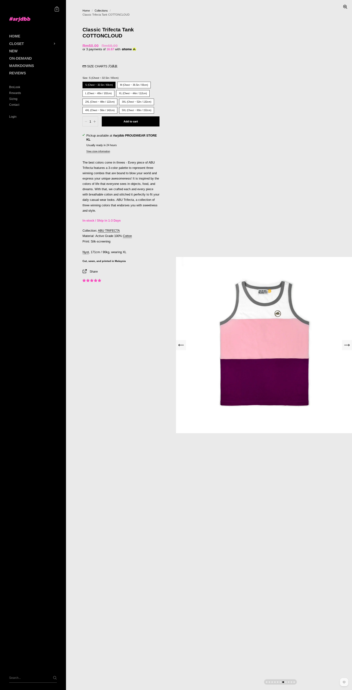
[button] (91, 280)
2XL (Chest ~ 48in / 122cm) (100, 101)
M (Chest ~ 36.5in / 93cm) (134, 84)
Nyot (85, 252)
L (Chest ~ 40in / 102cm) (98, 92)
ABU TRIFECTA (109, 230)
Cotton (127, 236)
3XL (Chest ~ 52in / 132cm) (137, 101)
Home (86, 10)
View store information (98, 151)
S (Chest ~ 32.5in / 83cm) (99, 84)
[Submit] (55, 678)
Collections (101, 10)
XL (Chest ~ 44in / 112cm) (133, 92)
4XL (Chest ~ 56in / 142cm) (100, 109)
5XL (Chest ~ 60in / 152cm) (137, 109)
